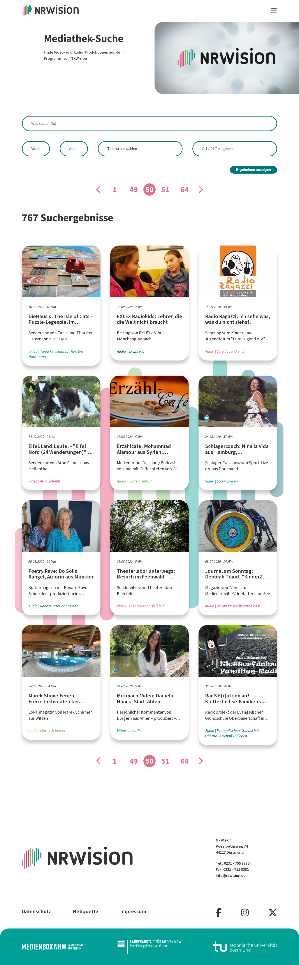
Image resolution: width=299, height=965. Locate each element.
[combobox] (149, 123)
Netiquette (85, 911)
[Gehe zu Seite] (99, 189)
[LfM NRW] (149, 946)
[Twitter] (272, 913)
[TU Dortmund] (245, 946)
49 (134, 189)
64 (184, 189)
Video (35, 148)
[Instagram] (245, 913)
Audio (74, 148)
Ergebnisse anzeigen (253, 170)
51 (165, 189)
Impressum (133, 911)
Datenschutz (36, 911)
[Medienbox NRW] (54, 946)
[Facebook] (218, 913)
